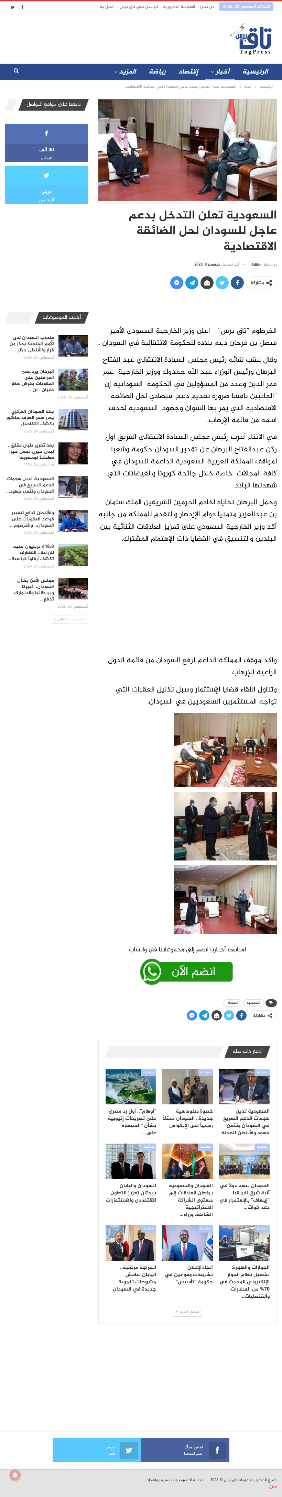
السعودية (254, 1003)
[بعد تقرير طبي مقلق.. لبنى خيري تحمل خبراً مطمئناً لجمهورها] (73, 453)
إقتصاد (188, 72)
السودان (233, 1003)
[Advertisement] (102, 37)
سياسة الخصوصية (189, 1480)
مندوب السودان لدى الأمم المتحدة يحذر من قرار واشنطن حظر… (32, 344)
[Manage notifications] (15, 1475)
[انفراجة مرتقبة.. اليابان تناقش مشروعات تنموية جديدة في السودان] (131, 1243)
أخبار (222, 72)
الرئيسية (255, 72)
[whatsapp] (187, 964)
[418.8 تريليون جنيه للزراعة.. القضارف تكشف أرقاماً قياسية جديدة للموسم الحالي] (73, 555)
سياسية (262, 1072)
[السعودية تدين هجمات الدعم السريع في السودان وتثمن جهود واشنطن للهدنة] (244, 1086)
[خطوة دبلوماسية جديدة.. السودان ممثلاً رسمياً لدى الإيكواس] (187, 1086)
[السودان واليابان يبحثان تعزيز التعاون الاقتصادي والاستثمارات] (131, 1161)
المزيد (127, 72)
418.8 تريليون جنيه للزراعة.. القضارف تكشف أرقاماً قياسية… (31, 553)
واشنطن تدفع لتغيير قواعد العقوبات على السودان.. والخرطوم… (32, 519)
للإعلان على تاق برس (139, 7)
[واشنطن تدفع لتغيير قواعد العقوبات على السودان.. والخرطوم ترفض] (73, 521)
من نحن (207, 7)
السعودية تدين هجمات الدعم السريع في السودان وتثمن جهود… (30, 485)
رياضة (157, 72)
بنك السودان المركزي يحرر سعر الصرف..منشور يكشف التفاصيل (30, 418)
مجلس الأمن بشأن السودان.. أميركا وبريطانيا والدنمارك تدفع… (34, 590)
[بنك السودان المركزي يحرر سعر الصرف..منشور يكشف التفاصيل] (73, 420)
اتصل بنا (107, 7)
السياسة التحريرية (179, 7)
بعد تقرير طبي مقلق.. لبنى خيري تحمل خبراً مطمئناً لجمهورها (31, 451)
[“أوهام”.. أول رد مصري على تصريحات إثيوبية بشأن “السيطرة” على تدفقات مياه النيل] (131, 1086)
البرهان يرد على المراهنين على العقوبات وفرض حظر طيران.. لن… (32, 381)
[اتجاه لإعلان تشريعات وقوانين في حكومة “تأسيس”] (187, 1243)
